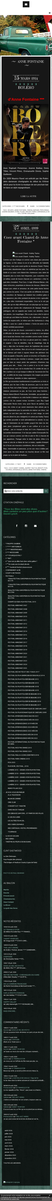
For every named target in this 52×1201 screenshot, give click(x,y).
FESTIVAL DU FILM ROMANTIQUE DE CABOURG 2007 (27, 709)
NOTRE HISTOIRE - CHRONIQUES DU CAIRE (21, 975)
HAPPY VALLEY (10, 1002)
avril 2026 (8, 1143)
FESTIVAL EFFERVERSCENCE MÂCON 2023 (23, 720)
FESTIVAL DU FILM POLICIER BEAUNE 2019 (23, 690)
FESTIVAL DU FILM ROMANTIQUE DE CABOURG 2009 (27, 712)
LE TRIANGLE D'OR (11, 930)
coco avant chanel (16, 468)
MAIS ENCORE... (10, 1011)
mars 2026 (9, 1146)
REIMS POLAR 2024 (15, 788)
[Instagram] (26, 526)
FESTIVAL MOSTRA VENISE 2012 (20, 748)
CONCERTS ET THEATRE (17, 806)
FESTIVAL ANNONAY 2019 (17, 650)
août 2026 (8, 1130)
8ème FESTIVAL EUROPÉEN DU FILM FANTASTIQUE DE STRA (26, 591)
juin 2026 (8, 1137)
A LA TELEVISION (14, 795)
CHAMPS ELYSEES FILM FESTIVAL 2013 (22, 602)
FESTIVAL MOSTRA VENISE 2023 (20, 751)
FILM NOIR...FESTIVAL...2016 (18, 766)
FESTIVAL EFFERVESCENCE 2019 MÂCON (23, 723)
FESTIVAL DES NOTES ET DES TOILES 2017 (23, 672)
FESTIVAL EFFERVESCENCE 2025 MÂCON (23, 731)
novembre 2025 (10, 1158)
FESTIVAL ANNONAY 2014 (17, 631)
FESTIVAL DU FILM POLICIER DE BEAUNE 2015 (24, 698)
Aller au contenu (8, 2)
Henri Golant (9, 902)
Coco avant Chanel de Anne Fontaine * (26, 239)
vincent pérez (31, 212)
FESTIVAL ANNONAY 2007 (17, 605)
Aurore (6, 1030)
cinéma (43, 469)
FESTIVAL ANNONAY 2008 (17, 609)
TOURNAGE (12, 832)
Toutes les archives (12, 1163)
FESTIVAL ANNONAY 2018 (17, 646)
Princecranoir (8, 1088)
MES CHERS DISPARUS (16, 824)
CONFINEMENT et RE (13, 570)
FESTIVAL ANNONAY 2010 (17, 616)
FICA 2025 (11, 762)
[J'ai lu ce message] (50, 1195)
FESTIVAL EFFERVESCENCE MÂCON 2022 (23, 738)
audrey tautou (31, 468)
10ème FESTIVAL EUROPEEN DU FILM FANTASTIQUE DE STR (27, 580)
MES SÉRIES (10, 839)
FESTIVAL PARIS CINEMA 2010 (19, 759)
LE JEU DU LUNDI (14, 817)
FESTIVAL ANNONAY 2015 (17, 635)
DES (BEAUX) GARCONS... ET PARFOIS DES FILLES (25, 813)
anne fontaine (20, 210)
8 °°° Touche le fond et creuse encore (19, 567)
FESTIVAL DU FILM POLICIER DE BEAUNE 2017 (24, 705)
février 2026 (9, 1149)
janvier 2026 (9, 1152)
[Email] (26, 4)
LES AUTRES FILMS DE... (16, 821)
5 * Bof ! (18, 464)
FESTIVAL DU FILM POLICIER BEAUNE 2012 (23, 679)
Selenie (6, 1068)
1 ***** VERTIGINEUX (13, 547)
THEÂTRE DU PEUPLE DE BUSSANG (18, 842)
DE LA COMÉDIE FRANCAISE (15, 984)
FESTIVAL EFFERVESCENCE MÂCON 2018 (23, 734)
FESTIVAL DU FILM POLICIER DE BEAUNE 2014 (24, 694)
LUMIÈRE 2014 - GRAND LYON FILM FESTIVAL (24, 784)
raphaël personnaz (41, 210)
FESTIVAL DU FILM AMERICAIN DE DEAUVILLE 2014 (26, 675)
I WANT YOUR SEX (11, 939)
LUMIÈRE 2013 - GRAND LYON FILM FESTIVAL (24, 781)
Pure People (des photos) (13, 859)
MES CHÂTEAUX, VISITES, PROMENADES (22, 828)
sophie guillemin (27, 213)
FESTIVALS (10, 576)
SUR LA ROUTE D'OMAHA (14, 993)
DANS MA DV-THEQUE (16, 810)
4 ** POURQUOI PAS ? (14, 555)
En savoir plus (14, 1199)
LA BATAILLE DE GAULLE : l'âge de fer (25, 1078)
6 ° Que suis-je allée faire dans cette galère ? (21, 561)
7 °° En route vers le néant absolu (17, 564)
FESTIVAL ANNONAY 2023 (17, 661)
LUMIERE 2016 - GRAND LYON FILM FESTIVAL (24, 773)
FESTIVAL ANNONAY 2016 (17, 639)
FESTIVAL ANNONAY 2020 (17, 653)
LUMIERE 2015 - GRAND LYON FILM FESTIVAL (24, 770)
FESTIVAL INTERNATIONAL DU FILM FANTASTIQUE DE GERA (26, 743)
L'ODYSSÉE (8, 957)
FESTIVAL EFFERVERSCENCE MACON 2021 (23, 716)
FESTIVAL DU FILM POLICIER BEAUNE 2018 (23, 686)
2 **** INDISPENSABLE (14, 549)
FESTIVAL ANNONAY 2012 (17, 624)
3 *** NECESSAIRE (18, 206)
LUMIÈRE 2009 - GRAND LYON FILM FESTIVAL (24, 777)
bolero (11, 210)
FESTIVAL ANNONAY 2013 (17, 627)
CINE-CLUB (12, 802)
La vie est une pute (12, 836)
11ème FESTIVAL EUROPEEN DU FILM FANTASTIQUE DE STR (27, 585)
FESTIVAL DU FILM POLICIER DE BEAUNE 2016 (24, 701)
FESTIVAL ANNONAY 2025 (17, 668)
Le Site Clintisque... (10, 856)
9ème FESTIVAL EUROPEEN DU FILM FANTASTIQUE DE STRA (26, 597)
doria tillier (20, 212)
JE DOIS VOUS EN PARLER (15, 792)
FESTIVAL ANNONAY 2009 (17, 613)
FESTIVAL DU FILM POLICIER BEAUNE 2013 (23, 683)
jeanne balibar (8, 212)
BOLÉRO (26, 87)
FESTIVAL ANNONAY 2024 (17, 664)
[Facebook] (17, 526)
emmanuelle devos (20, 469)
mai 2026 (8, 1140)
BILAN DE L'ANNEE (14, 799)
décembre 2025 (10, 1155)
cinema (29, 210)
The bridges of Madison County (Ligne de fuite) (20, 862)
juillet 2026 (9, 1134)
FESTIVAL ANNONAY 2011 (17, 620)
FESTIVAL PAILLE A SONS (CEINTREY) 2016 (23, 755)
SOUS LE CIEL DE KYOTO (14, 966)
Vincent (6, 1078)
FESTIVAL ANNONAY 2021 (17, 657)
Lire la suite (28, 196)
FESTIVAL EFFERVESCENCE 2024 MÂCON (23, 727)
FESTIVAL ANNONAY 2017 (17, 642)
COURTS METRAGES (13, 573)
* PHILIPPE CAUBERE (13, 544)
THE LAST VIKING (11, 948)
